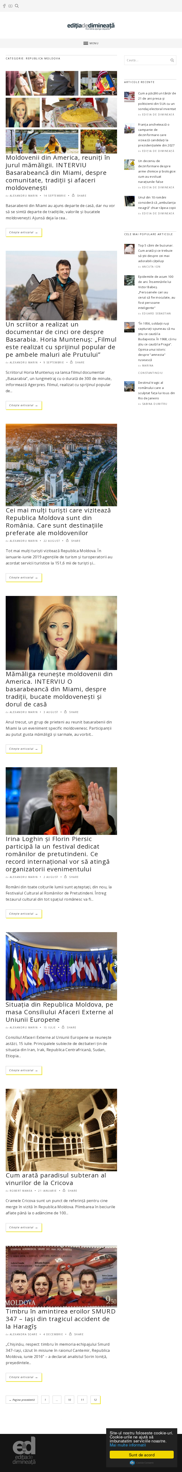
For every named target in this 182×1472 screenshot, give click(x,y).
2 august (51, 877)
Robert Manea (21, 1190)
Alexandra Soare (24, 1334)
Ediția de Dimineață (158, 114)
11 (82, 1399)
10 (69, 1399)
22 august (52, 540)
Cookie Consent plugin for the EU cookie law (142, 1462)
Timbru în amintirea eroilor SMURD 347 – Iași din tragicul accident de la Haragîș (61, 1319)
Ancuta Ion (151, 266)
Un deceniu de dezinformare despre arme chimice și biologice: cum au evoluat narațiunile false (157, 171)
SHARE (81, 195)
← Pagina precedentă (22, 1399)
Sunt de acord (142, 1455)
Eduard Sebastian (156, 313)
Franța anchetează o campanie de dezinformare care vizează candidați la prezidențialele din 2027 (156, 134)
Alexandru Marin (24, 195)
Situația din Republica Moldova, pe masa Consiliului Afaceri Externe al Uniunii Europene (60, 1012)
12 (95, 1399)
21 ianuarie (47, 1190)
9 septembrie (54, 362)
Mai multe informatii (128, 1445)
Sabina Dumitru (155, 403)
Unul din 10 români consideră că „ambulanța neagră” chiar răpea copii (157, 202)
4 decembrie (53, 1334)
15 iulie (50, 1027)
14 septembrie (55, 195)
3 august (51, 712)
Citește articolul (23, 232)
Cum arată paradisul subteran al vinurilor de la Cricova (56, 1179)
